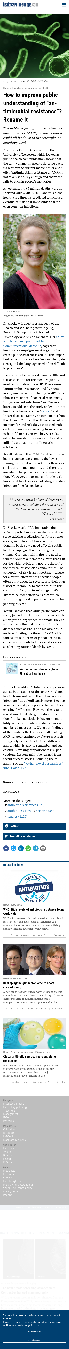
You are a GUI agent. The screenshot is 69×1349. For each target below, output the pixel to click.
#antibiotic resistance (20, 935)
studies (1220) (17, 816)
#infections (50, 1082)
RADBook (8, 1133)
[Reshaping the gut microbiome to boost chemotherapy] (34, 959)
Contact (7, 1177)
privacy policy (27, 1321)
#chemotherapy (43, 1008)
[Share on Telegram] (36, 848)
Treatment (9, 1110)
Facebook (8, 1148)
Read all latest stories (21, 836)
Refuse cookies (34, 1331)
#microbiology (58, 1008)
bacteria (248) (46, 810)
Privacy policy (10, 1191)
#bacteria (48, 935)
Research (8, 1121)
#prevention (59, 935)
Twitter (7, 1151)
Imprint (7, 1195)
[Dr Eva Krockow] (34, 262)
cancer (46, 411)
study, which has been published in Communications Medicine (34, 341)
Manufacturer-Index (14, 1140)
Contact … (14, 826)
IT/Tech (7, 1117)
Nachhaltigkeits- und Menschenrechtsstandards (18, 1182)
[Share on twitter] (13, 848)
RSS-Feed (8, 1162)
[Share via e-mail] (43, 848)
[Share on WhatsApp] (28, 848)
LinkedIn (8, 1159)
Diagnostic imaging (13, 1103)
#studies (61, 1082)
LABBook (8, 1136)
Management (10, 1114)
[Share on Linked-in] (21, 848)
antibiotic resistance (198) (26, 805)
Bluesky (7, 1155)
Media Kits (9, 1170)
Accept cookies (35, 1340)
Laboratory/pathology (15, 1107)
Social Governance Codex (17, 1188)
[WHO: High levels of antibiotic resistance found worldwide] (34, 886)
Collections (9, 1129)
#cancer (30, 1008)
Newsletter (9, 1174)
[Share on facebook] (6, 848)
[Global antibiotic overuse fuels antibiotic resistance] (34, 1033)
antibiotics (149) (19, 810)
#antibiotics (36, 935)
